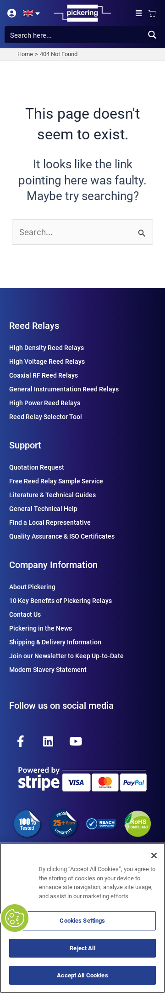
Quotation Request (36, 467)
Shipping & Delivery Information (55, 642)
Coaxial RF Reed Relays (43, 375)
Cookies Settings (82, 920)
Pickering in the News (40, 628)
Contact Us (25, 614)
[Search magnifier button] (152, 35)
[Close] (154, 855)
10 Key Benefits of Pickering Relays (60, 600)
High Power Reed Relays (44, 403)
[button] (138, 13)
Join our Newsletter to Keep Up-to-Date (66, 656)
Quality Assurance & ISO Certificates (62, 536)
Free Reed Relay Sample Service (56, 481)
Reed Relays (34, 325)
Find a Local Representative (50, 522)
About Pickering (32, 587)
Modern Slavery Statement (48, 669)
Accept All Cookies (82, 975)
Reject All (82, 948)
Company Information (53, 564)
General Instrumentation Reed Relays (64, 389)
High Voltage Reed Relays (47, 361)
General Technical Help (43, 508)
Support (25, 445)
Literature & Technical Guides (52, 495)
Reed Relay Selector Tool (45, 416)
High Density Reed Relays (46, 347)
